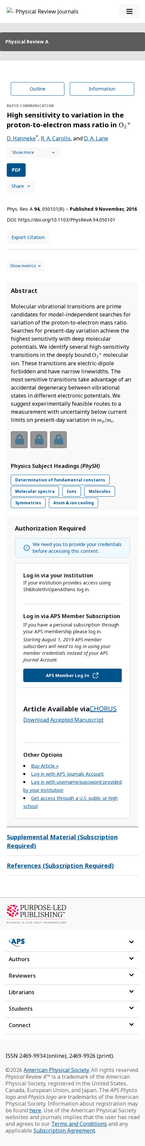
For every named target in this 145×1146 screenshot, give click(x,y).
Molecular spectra (35, 491)
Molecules (100, 491)
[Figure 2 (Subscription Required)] (38, 439)
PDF (16, 170)
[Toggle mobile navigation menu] (129, 11)
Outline (38, 89)
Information (102, 89)
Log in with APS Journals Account (67, 774)
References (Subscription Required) (60, 866)
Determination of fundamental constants (60, 480)
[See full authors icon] (34, 152)
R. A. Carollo (55, 138)
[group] (72, 444)
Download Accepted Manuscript (63, 719)
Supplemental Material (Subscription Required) (62, 841)
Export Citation (28, 237)
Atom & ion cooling (73, 503)
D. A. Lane (96, 138)
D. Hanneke (21, 138)
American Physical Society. (57, 1070)
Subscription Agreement (64, 1130)
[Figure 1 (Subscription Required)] (19, 439)
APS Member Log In (67, 675)
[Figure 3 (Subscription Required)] (58, 439)
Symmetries (28, 503)
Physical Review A (27, 41)
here (35, 1110)
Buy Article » (45, 766)
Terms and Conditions (79, 1123)
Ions (72, 491)
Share (17, 186)
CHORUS (103, 708)
